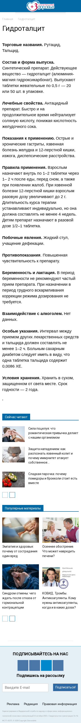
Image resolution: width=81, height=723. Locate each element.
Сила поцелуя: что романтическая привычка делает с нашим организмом (53, 433)
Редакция (31, 704)
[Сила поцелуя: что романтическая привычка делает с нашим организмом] (13, 434)
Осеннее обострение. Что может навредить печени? (58, 551)
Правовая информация (59, 704)
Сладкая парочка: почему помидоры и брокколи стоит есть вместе (52, 478)
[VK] (34, 665)
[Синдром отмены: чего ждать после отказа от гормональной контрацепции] (20, 576)
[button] (74, 6)
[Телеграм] (46, 665)
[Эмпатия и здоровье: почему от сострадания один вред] (20, 530)
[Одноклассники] (23, 665)
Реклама (13, 704)
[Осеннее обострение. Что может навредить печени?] (60, 530)
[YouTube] (58, 665)
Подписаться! (65, 687)
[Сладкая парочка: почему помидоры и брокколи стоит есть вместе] (13, 479)
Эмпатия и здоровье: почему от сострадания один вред (19, 551)
